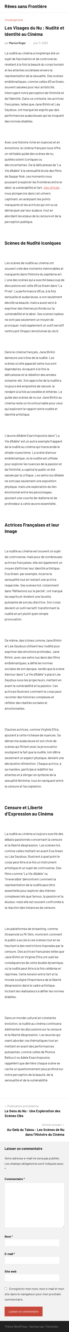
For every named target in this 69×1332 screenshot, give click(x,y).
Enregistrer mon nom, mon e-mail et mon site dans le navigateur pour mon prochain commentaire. (34, 1294)
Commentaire (15, 1179)
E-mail (10, 1254)
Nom (9, 1236)
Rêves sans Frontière (26, 6)
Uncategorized (14, 20)
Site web (10, 1271)
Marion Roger (17, 43)
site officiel (51, 187)
